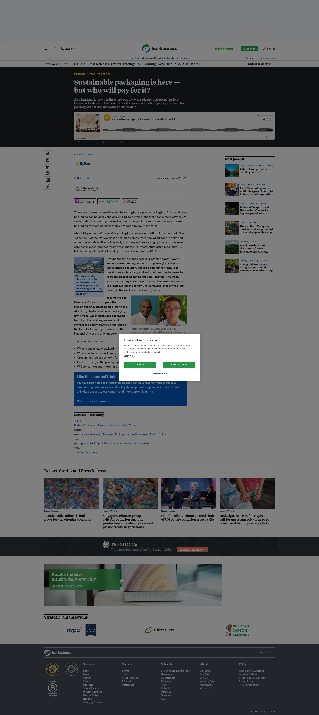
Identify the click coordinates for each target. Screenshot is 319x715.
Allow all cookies (179, 364)
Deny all (140, 364)
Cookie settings (159, 373)
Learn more (129, 356)
